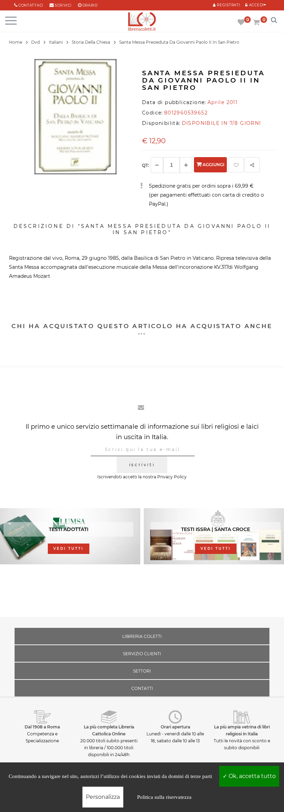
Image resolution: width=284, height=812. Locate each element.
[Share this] (252, 164)
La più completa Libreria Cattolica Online (109, 730)
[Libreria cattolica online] (142, 22)
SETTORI (142, 671)
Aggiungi (213, 164)
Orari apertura (175, 726)
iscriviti (142, 464)
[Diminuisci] (157, 165)
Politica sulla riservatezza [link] (164, 797)
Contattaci (30, 5)
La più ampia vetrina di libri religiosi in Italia (242, 730)
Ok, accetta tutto (251, 776)
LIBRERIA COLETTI (142, 636)
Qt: (145, 165)
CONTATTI (142, 688)
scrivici (63, 5)
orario (90, 5)
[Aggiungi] (186, 165)
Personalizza (103, 797)
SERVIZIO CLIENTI (142, 653)
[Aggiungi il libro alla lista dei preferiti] (236, 164)
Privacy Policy (172, 476)
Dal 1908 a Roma (42, 726)
